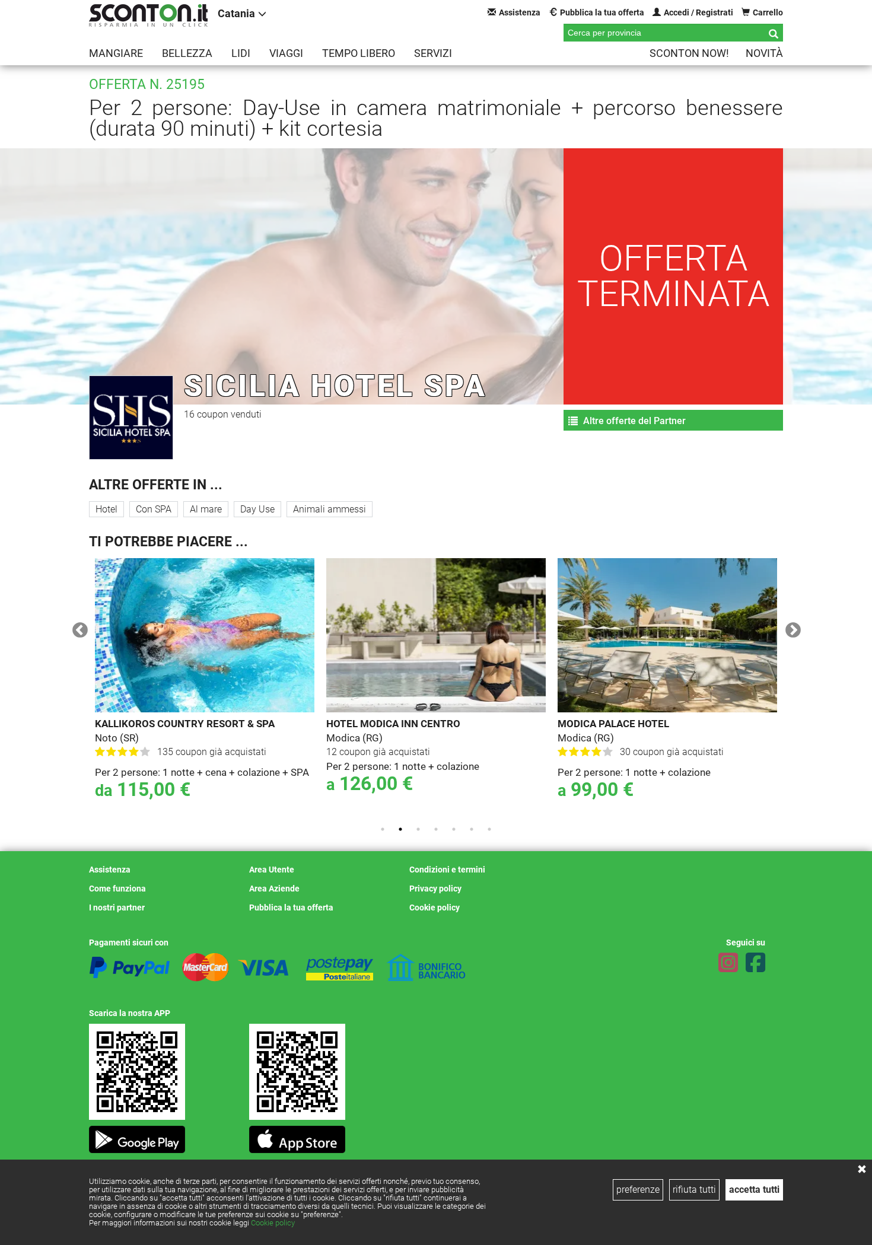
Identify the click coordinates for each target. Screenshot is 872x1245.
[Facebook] (755, 963)
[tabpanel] (178, 687)
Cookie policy (273, 1222)
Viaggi (286, 53)
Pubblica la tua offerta (602, 12)
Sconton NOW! (689, 53)
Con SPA (153, 509)
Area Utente (271, 869)
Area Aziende (274, 888)
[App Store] (297, 1136)
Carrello (768, 12)
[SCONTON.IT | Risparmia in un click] (148, 15)
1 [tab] (383, 829)
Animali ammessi (329, 509)
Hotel (106, 509)
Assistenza (519, 12)
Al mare (206, 509)
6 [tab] (472, 829)
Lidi (240, 53)
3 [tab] (418, 829)
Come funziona (117, 888)
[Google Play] (137, 1136)
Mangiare (116, 53)
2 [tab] (400, 829)
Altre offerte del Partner (633, 420)
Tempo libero (358, 53)
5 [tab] (454, 829)
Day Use (257, 509)
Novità (764, 53)
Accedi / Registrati (698, 12)
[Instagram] (728, 963)
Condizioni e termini (447, 869)
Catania (236, 13)
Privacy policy (435, 888)
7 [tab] (489, 829)
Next (790, 627)
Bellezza (187, 53)
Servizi (433, 53)
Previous (77, 627)
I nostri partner (117, 907)
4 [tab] (436, 829)
